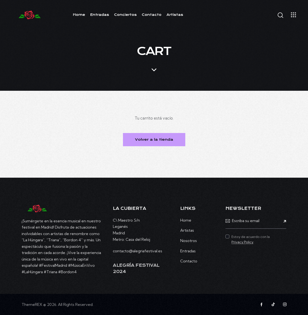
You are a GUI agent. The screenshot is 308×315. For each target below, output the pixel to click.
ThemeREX (32, 304)
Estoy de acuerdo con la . (250, 239)
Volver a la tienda (154, 139)
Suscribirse (282, 221)
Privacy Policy (242, 242)
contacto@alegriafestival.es (137, 250)
